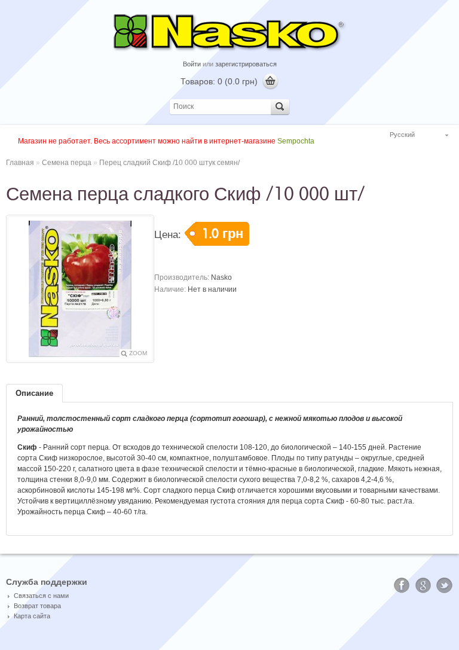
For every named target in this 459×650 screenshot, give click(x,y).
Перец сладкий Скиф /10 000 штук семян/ (169, 162)
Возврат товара (37, 605)
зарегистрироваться (246, 64)
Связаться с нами (41, 595)
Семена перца (66, 162)
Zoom (138, 353)
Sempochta (295, 141)
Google (423, 585)
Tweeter (444, 585)
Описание (34, 393)
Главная (20, 162)
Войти (192, 64)
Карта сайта (32, 616)
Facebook (401, 585)
